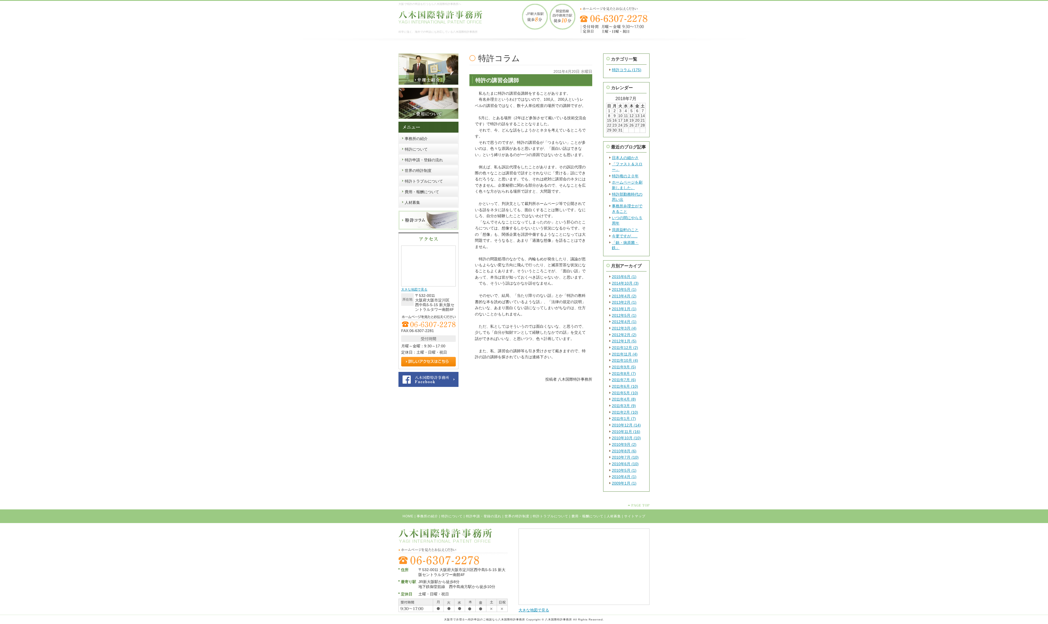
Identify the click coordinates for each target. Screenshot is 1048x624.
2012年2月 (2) (624, 335)
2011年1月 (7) (624, 418)
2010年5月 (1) (624, 470)
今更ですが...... (625, 236)
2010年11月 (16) (626, 431)
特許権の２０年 (625, 176)
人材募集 (614, 516)
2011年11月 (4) (625, 354)
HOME (408, 516)
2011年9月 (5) (624, 367)
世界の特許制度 (517, 516)
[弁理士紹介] (428, 84)
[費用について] (428, 118)
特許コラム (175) (626, 70)
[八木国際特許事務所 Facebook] (428, 386)
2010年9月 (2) (624, 444)
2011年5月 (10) (625, 393)
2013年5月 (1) (624, 289)
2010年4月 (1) (624, 476)
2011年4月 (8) (624, 399)
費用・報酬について (587, 516)
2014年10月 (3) (625, 283)
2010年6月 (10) (625, 464)
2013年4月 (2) (624, 296)
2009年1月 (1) (624, 483)
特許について (452, 516)
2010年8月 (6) (624, 451)
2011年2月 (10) (625, 412)
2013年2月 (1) (624, 302)
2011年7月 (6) (624, 380)
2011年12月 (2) (625, 347)
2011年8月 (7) (624, 373)
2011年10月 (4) (625, 360)
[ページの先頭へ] (639, 505)
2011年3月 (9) (624, 406)
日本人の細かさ (625, 158)
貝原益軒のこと (625, 230)
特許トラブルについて (550, 516)
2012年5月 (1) (624, 315)
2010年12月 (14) (626, 425)
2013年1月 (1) (624, 309)
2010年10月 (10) (626, 438)
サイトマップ (634, 516)
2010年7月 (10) (625, 457)
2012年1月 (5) (624, 341)
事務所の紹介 (427, 516)
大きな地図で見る (414, 289)
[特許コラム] (428, 229)
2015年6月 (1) (624, 276)
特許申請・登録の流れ (483, 516)
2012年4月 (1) (624, 322)
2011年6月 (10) (625, 386)
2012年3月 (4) (624, 328)
